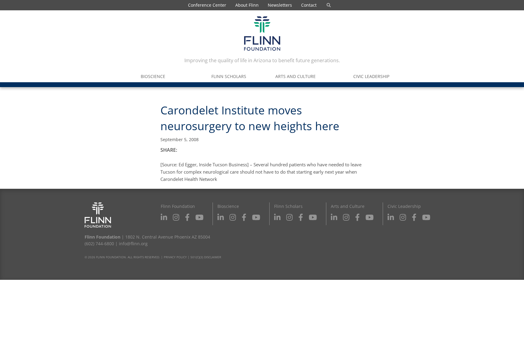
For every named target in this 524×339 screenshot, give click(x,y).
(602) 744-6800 (99, 243)
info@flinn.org (133, 243)
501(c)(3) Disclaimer (205, 257)
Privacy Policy (175, 257)
